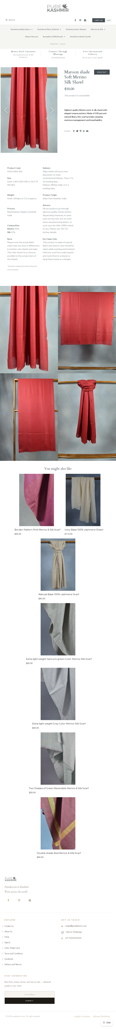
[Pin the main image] (80, 131)
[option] (29, 110)
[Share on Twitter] (77, 131)
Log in (63, 44)
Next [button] (52, 110)
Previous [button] (6, 110)
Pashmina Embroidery (22, 29)
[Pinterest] (80, 20)
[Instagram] (85, 20)
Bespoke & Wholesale (54, 37)
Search (7, 942)
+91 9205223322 (73, 937)
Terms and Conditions (14, 953)
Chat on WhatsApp (74, 931)
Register (54, 44)
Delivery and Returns (13, 964)
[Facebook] (75, 20)
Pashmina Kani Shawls (76, 29)
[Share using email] (87, 131)
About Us (8, 931)
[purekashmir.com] (58, 4)
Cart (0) (99, 20)
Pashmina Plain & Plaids (49, 29)
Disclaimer (9, 958)
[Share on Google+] (83, 131)
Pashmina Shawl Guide (80, 37)
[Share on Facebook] (73, 131)
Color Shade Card (12, 947)
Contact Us (9, 926)
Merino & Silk (98, 29)
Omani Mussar (31, 37)
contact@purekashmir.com (76, 925)
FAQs (7, 936)
